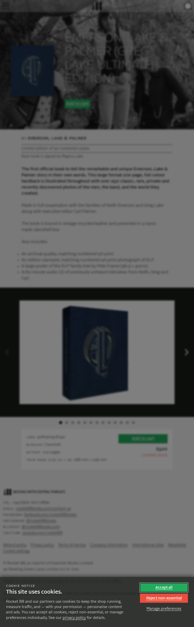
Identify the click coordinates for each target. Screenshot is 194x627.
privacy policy (74, 618)
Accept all (164, 587)
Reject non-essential (164, 598)
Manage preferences (164, 609)
